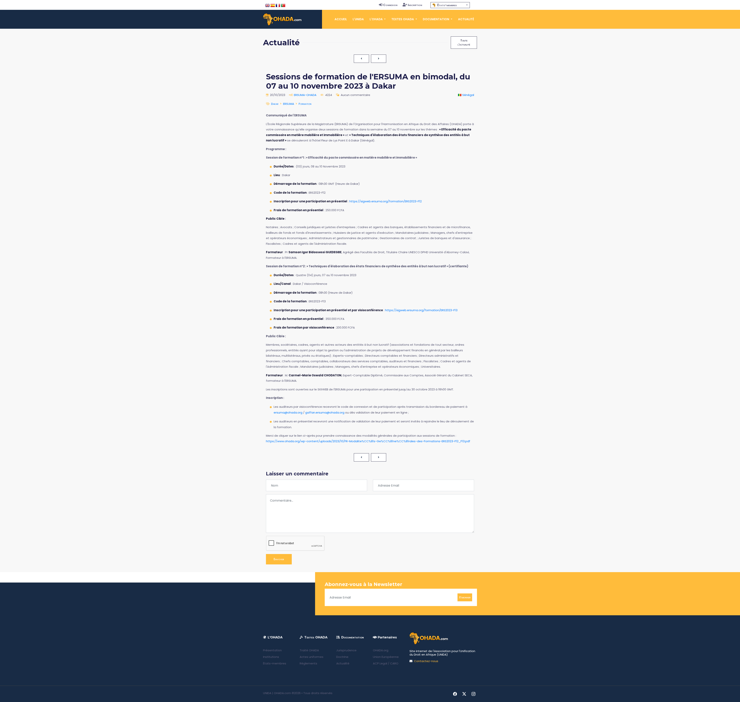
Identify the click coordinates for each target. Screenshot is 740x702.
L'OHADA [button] (376, 19)
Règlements (308, 663)
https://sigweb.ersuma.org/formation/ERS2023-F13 (421, 310)
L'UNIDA (358, 19)
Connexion (390, 5)
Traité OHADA (309, 650)
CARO (394, 663)
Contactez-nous (426, 661)
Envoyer (279, 559)
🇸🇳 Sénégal (466, 95)
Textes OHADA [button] (403, 19)
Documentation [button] (436, 19)
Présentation (272, 650)
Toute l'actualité (464, 42)
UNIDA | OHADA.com (277, 693)
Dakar (274, 104)
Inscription (415, 5)
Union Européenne (386, 657)
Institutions (271, 657)
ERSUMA (288, 104)
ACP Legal (380, 663)
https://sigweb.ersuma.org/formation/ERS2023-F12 (385, 201)
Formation (305, 104)
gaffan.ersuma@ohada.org (324, 412)
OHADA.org (380, 650)
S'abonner (465, 597)
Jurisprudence (346, 650)
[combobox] (450, 5)
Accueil (341, 19)
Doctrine (342, 657)
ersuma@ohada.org (288, 412)
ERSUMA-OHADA (305, 95)
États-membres (274, 663)
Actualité (466, 19)
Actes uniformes (311, 657)
